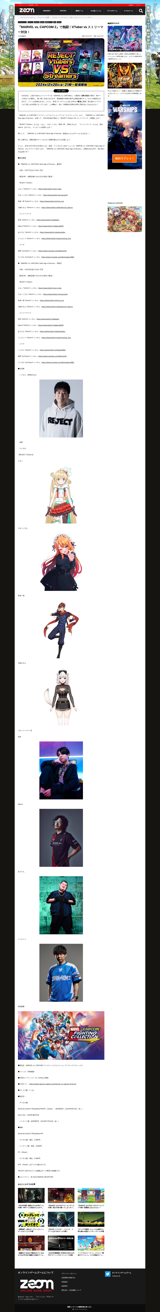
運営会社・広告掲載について (71, 1290)
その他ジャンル (95, 11)
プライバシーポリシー (69, 1273)
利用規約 (64, 1282)
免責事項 (64, 1286)
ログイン (139, 5)
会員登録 (131, 5)
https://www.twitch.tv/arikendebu (52, 232)
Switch (59, 22)
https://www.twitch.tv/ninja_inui (52, 201)
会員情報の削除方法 (68, 1278)
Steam (42, 22)
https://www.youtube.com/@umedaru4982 (57, 257)
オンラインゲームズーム (28, 17)
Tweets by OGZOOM (115, 203)
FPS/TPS (63, 11)
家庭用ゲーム (49, 22)
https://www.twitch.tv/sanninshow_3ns (56, 238)
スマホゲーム (128, 11)
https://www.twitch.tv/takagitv (48, 220)
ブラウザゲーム (112, 11)
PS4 (55, 22)
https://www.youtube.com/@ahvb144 (52, 251)
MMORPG (46, 11)
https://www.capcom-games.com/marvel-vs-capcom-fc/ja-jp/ (52, 1084)
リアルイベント (22, 22)
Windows (36, 22)
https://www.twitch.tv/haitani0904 (53, 350)
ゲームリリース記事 (43, 17)
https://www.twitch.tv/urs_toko (49, 189)
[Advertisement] (125, 185)
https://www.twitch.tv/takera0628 (50, 226)
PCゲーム (30, 22)
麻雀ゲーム (79, 11)
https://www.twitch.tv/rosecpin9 (55, 195)
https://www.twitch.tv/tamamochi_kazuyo (57, 207)
